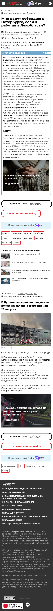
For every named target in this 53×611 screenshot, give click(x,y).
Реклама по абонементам (16, 509)
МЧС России (7, 348)
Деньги (16, 42)
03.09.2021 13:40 (8, 10)
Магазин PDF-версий (13, 492)
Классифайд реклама (14, 516)
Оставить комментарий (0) (21, 213)
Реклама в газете (24, 502)
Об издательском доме (15, 489)
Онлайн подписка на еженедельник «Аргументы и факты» (22, 497)
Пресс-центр (37, 489)
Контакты (7, 502)
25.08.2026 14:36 (8, 293)
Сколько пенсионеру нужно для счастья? (29, 262)
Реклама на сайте (12, 505)
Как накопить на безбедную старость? (22, 177)
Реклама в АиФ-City (13, 513)
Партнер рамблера (24, 598)
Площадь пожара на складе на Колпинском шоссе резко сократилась (24, 411)
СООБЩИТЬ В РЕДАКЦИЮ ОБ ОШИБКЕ (21, 524)
